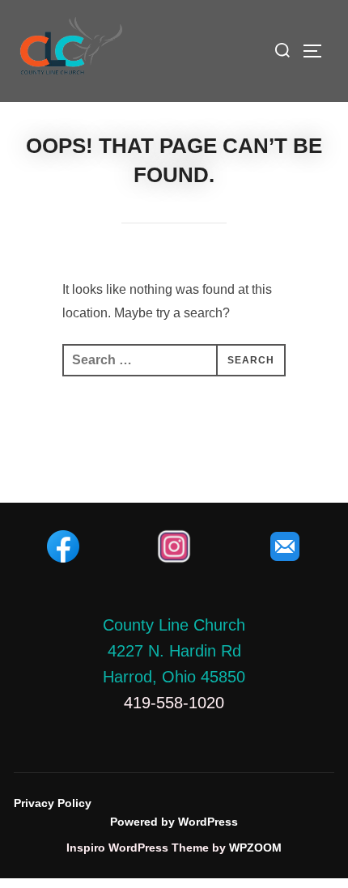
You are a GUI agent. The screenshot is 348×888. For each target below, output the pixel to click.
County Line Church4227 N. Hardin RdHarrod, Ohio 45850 (174, 651)
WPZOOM (255, 847)
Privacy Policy (52, 803)
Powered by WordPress (174, 821)
